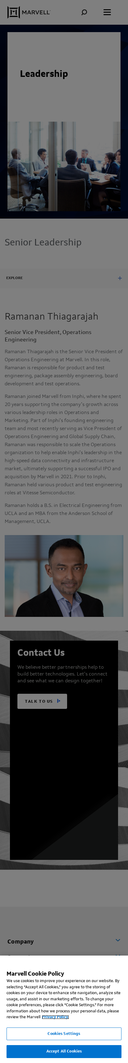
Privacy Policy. (55, 1017)
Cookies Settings (64, 1034)
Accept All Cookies (64, 1051)
